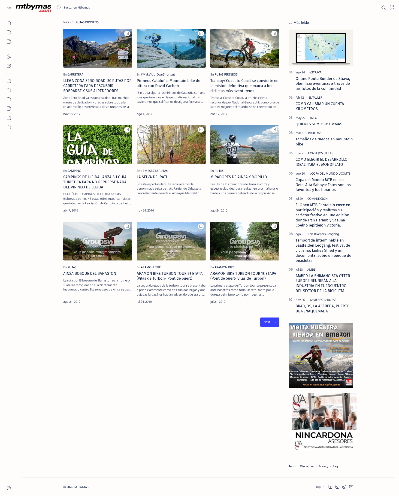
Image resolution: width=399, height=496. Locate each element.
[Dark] (383, 7)
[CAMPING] (74, 171)
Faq (335, 466)
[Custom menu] (9, 80)
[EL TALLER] (315, 97)
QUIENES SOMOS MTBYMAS (319, 124)
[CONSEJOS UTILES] (320, 153)
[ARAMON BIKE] (151, 267)
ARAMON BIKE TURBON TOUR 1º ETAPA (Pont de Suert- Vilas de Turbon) (243, 276)
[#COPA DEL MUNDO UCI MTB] (330, 173)
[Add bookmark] (127, 33)
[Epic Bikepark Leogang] (323, 234)
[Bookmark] (392, 7)
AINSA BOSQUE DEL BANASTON (89, 273)
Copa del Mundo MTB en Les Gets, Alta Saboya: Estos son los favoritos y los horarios (323, 184)
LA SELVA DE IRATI (152, 177)
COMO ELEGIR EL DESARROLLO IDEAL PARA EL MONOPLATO (322, 162)
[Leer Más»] (125, 114)
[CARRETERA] (75, 74)
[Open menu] (9, 7)
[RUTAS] (219, 171)
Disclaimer (307, 466)
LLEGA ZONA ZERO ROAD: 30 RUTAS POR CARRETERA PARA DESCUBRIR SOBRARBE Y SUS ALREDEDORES (97, 85)
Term (292, 466)
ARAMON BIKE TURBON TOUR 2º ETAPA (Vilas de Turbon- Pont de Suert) (170, 276)
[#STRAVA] (315, 72)
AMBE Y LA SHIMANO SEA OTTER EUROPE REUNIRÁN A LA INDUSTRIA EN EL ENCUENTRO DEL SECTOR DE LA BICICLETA (323, 283)
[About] (9, 56)
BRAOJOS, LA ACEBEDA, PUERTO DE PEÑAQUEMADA (323, 308)
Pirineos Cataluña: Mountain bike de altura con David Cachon (168, 83)
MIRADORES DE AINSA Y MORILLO (238, 177)
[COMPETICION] (317, 199)
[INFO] (313, 118)
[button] (330, 486)
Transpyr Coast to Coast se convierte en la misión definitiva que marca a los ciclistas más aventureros (244, 85)
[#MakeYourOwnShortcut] (158, 74)
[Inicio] (9, 23)
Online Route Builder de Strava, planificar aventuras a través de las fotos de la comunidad (323, 83)
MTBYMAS (81, 487)
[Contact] (9, 65)
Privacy (323, 466)
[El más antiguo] (269, 322)
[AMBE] (311, 269)
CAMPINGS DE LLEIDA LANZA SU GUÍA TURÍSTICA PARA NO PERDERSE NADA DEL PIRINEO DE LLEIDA (95, 182)
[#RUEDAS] (314, 133)
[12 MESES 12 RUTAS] (154, 171)
